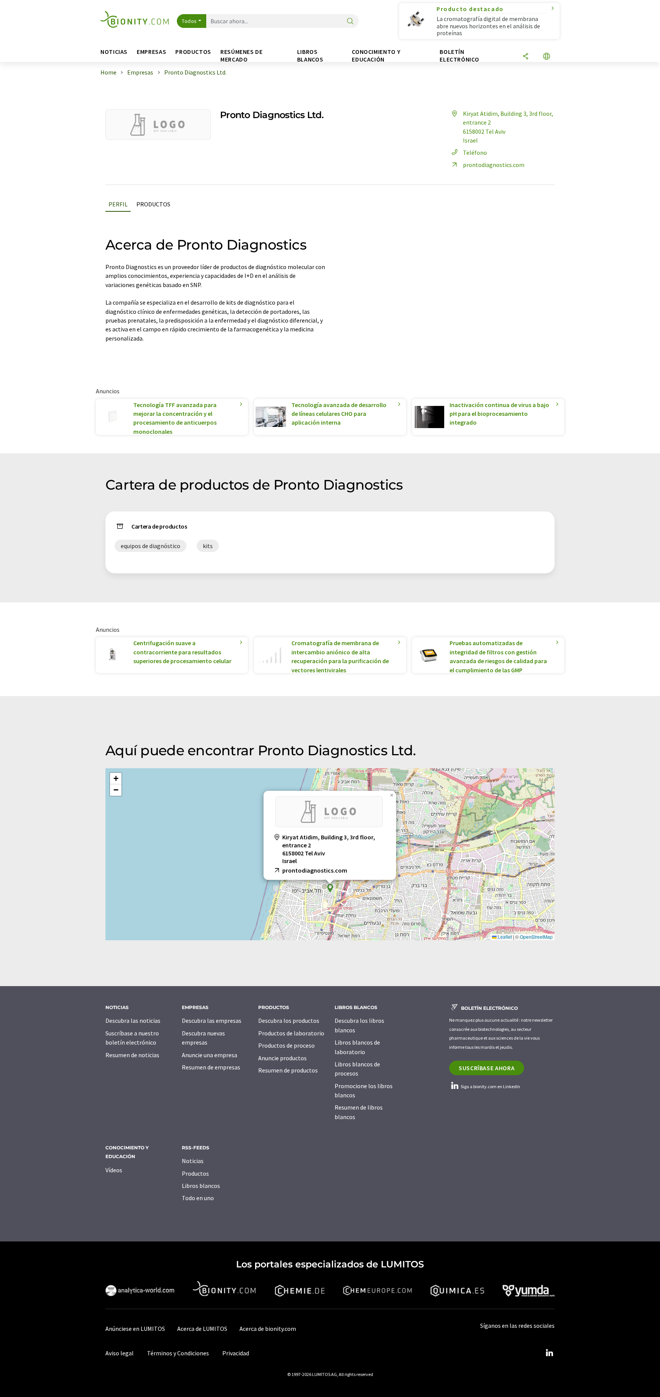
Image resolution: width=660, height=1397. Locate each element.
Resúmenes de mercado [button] (241, 55)
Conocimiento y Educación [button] (376, 55)
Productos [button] (193, 51)
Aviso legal (119, 1353)
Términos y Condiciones (178, 1353)
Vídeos (113, 1170)
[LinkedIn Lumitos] (549, 1353)
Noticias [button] (114, 51)
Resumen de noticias (132, 1055)
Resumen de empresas (211, 1067)
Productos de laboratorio (291, 1033)
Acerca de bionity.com (267, 1328)
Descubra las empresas (211, 1020)
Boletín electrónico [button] (459, 55)
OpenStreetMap (536, 936)
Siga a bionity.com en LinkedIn (490, 1086)
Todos (189, 21)
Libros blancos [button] (310, 55)
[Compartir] (525, 56)
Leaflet (504, 936)
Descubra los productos (288, 1020)
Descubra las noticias (132, 1020)
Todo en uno (198, 1198)
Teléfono (475, 152)
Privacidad (235, 1353)
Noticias (193, 1161)
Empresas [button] (151, 51)
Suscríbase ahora (486, 1068)
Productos (153, 204)
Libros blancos (201, 1185)
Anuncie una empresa (209, 1055)
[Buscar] (350, 21)
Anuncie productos (282, 1058)
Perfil (118, 204)
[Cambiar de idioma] (546, 56)
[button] (330, 888)
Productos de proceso (286, 1045)
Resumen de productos (288, 1070)
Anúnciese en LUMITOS (135, 1328)
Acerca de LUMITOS (202, 1328)
